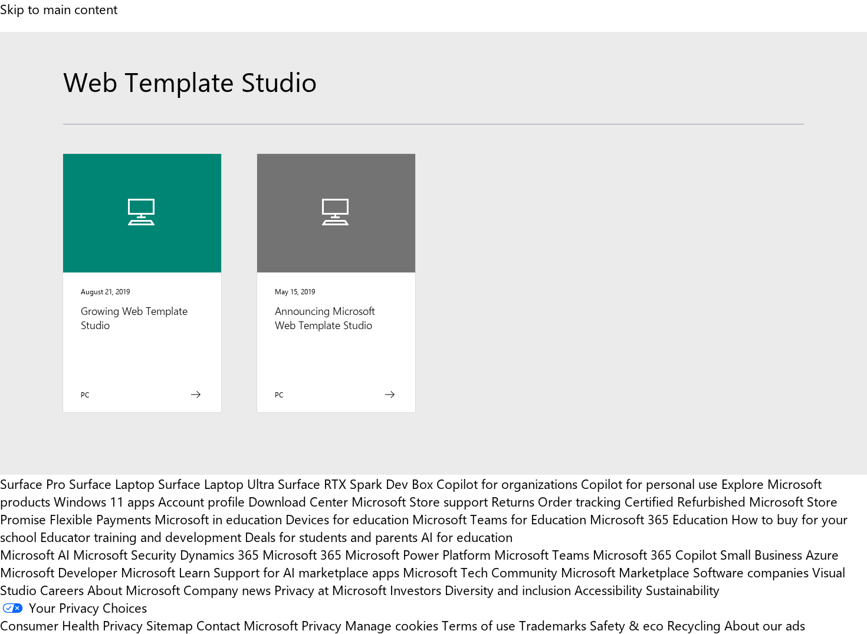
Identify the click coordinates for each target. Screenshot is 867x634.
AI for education (467, 537)
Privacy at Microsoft (330, 590)
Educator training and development (140, 537)
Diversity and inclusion (508, 590)
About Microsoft (133, 590)
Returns (512, 501)
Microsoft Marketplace (625, 572)
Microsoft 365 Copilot (655, 554)
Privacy (323, 625)
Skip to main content (58, 9)
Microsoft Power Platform (418, 554)
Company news (227, 590)
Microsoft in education (218, 519)
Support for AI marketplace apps (306, 572)
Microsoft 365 (301, 554)
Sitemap (169, 625)
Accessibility (608, 590)
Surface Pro (32, 483)
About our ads (764, 625)
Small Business (761, 554)
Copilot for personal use (649, 483)
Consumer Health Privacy (71, 625)
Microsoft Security (124, 554)
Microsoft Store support (420, 501)
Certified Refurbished (685, 501)
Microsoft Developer (58, 572)
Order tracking (579, 501)
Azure (822, 554)
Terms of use (478, 625)
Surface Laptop (112, 483)
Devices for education (347, 519)
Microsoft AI (35, 554)
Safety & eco (627, 625)
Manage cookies (391, 625)
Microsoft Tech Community (480, 572)
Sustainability (683, 590)
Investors (415, 590)
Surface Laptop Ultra (216, 483)
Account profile (201, 501)
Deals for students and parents (331, 537)
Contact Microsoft (247, 625)
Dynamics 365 (219, 554)
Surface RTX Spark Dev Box (355, 483)
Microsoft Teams (541, 554)
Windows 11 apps (104, 501)
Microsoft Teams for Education (499, 519)
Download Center (298, 501)
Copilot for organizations (506, 483)
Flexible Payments (100, 519)
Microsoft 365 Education (659, 519)
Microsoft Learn (165, 572)
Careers (62, 590)
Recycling (694, 625)
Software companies (751, 572)
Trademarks (552, 625)
